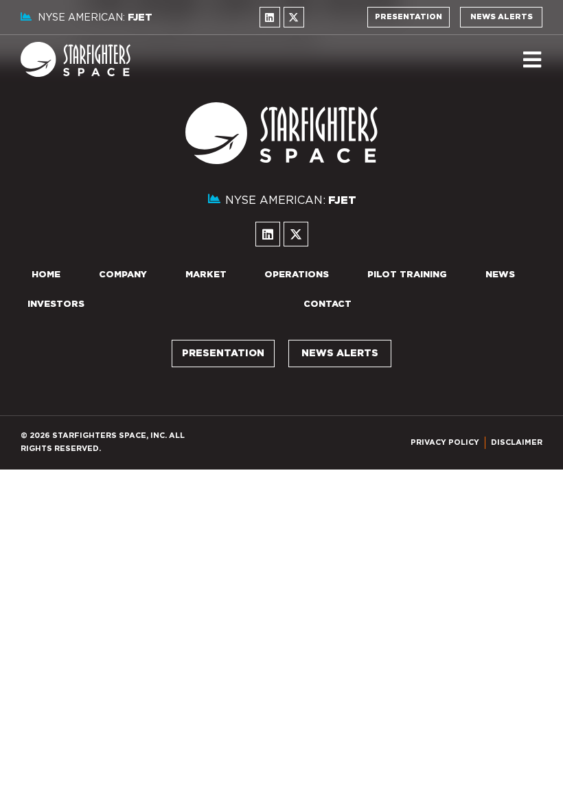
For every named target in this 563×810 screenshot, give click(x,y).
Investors (55, 304)
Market (206, 274)
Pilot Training (407, 274)
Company (123, 274)
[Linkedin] (270, 17)
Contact (327, 304)
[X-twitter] (294, 17)
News (500, 274)
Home (46, 274)
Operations (296, 274)
